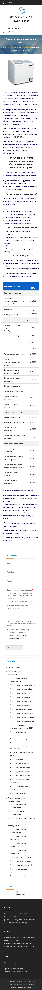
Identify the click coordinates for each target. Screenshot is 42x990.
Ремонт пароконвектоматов (20, 861)
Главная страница (14, 668)
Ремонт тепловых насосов (19, 764)
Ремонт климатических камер (21, 709)
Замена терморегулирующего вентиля (12, 362)
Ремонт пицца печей (17, 876)
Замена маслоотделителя (13, 391)
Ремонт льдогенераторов (19, 772)
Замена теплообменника (13, 386)
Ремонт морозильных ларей (20, 776)
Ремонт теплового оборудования (20, 857)
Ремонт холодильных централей (22, 721)
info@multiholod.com (13, 32)
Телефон (11, 572)
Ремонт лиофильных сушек (20, 739)
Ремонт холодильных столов (20, 701)
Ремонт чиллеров (16, 760)
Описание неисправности (18, 605)
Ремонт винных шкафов (18, 794)
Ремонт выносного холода (20, 768)
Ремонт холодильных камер (20, 705)
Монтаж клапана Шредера (14, 336)
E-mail (9, 581)
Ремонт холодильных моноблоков (22, 685)
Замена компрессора (12, 417)
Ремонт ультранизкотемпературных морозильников (20, 746)
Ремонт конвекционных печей (21, 865)
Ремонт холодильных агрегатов (21, 713)
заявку (27, 499)
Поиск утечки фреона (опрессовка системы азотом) (12, 328)
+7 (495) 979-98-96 (12, 28)
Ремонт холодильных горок (20, 693)
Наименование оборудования (20, 590)
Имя (8, 563)
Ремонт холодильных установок (22, 717)
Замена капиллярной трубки (14, 354)
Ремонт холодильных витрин (20, 697)
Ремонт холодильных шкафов (21, 689)
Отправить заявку (14, 648)
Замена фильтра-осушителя (14, 423)
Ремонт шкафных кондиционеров (22, 818)
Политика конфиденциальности (21, 987)
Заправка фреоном (11, 349)
